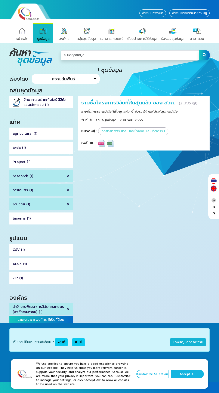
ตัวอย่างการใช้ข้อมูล (142, 38)
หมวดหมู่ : (89, 131)
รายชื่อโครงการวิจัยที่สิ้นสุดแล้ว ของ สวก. (129, 103)
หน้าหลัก (22, 38)
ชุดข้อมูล (43, 38)
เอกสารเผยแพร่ (111, 38)
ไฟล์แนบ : (88, 143)
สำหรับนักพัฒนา (152, 13)
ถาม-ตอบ (197, 38)
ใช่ (63, 342)
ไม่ (79, 342)
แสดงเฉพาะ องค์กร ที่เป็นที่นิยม (41, 319)
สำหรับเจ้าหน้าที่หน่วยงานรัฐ (189, 13)
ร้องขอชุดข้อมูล (172, 38)
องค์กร (64, 38)
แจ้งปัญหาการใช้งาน (188, 342)
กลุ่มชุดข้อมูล (86, 38)
